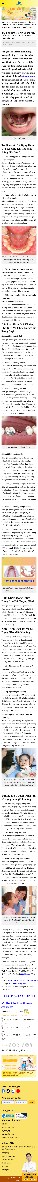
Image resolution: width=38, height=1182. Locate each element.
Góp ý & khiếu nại (8, 1127)
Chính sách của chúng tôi (10, 1137)
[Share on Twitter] (18, 1045)
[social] (3, 1091)
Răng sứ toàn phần (8, 1156)
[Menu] (3, 3)
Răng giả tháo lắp (7, 1159)
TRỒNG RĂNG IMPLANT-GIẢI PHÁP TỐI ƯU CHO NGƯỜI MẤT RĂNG (18, 1148)
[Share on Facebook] (14, 1045)
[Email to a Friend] (22, 1045)
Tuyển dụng (6, 1131)
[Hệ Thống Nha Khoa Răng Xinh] (19, 3)
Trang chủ (5, 22)
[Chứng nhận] (8, 1116)
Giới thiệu (5, 1124)
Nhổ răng (5, 1166)
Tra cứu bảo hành (8, 1134)
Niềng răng (5, 1153)
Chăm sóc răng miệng (18, 22)
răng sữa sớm (28, 76)
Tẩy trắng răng (6, 1163)
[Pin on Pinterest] (27, 1045)
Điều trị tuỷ (5, 1170)
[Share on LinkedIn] (31, 1045)
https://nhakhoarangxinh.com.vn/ (22, 980)
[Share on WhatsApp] (9, 1045)
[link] (14, 1016)
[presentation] (3, 1067)
